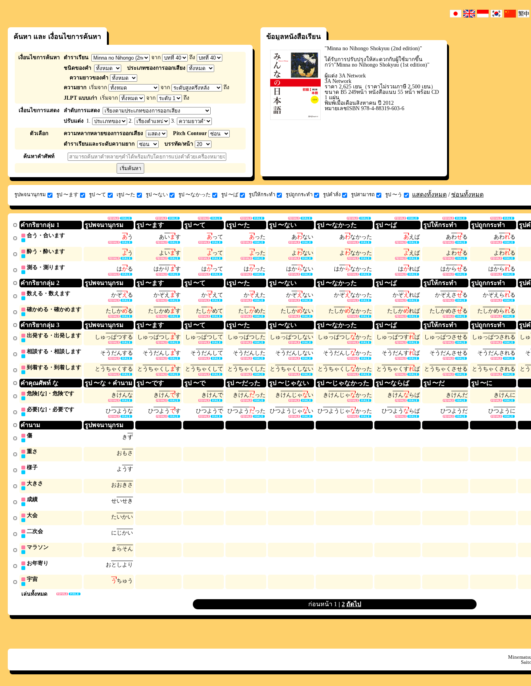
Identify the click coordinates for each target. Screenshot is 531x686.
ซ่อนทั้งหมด (467, 194)
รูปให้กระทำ (262, 194)
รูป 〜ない (157, 194)
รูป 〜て (97, 194)
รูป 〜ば (229, 194)
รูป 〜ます (67, 194)
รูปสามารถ (363, 194)
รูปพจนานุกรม (30, 194)
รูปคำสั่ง (332, 194)
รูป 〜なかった (194, 194)
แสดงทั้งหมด (429, 194)
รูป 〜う (393, 194)
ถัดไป (353, 604)
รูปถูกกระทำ (299, 194)
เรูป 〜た (126, 194)
